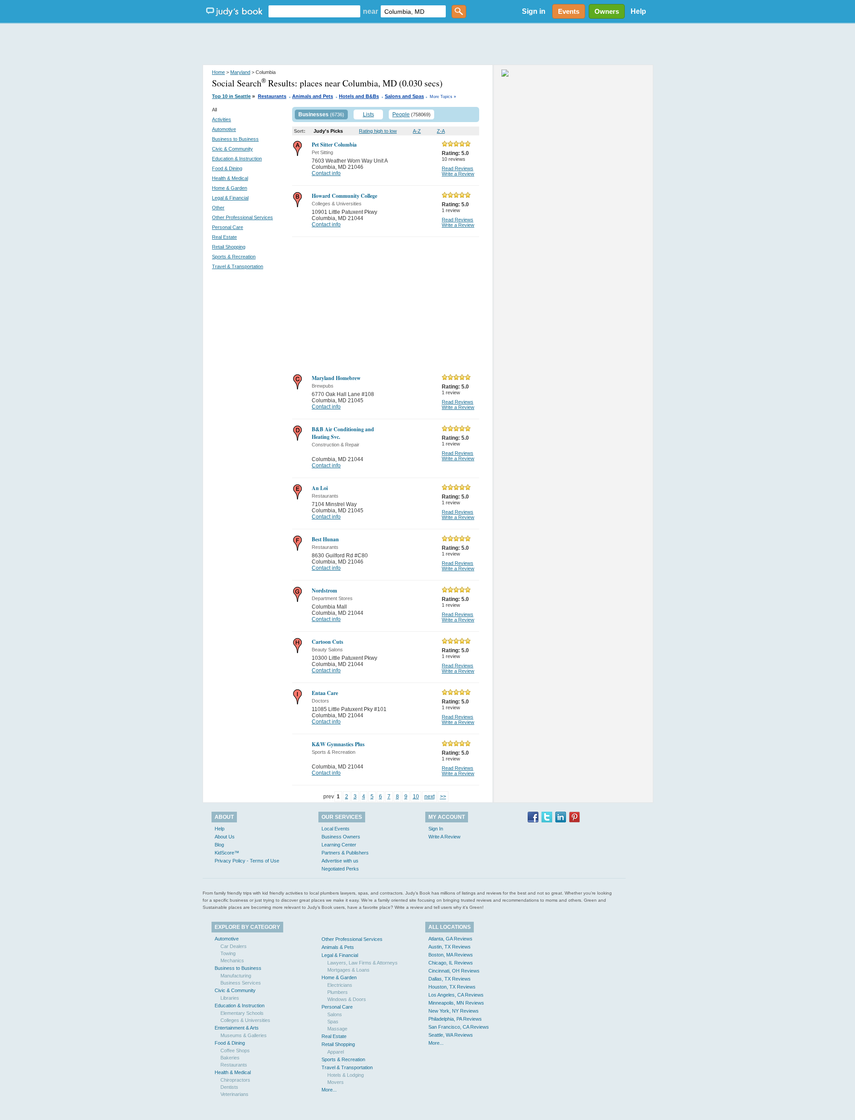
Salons (334, 1014)
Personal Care (227, 227)
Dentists (229, 1087)
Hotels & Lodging (345, 1075)
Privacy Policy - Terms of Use (247, 860)
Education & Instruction (237, 158)
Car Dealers (233, 946)
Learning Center (339, 844)
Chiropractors (235, 1080)
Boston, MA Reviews (450, 954)
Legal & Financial (230, 197)
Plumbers (337, 992)
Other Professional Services (242, 217)
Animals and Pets (312, 96)
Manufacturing (235, 975)
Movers (335, 1082)
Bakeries (230, 1057)
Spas (332, 1021)
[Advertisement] (427, 45)
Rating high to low (378, 131)
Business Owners (341, 836)
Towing (228, 953)
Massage (337, 1028)
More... (329, 1089)
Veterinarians (234, 1094)
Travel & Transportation (237, 266)
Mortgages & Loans (348, 970)
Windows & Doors (346, 999)
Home (218, 72)
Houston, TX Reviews (452, 986)
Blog (219, 844)
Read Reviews (457, 168)
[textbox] (314, 11)
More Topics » (443, 96)
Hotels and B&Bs (359, 96)
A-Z (417, 131)
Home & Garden (229, 188)
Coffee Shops (235, 1050)
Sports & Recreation (234, 256)
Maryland (240, 72)
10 (416, 796)
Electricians (339, 985)
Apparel (335, 1052)
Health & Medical (230, 178)
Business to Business (235, 139)
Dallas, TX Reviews (449, 978)
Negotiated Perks (340, 868)
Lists (368, 114)
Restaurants (272, 96)
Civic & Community (232, 148)
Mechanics (232, 960)
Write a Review (458, 173)
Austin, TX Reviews (449, 946)
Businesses (313, 114)
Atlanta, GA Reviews (450, 938)
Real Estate (224, 237)
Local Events (336, 828)
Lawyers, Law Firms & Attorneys (362, 962)
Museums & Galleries (243, 1035)
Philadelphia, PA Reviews (455, 1019)
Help (638, 11)
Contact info (326, 173)
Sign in (534, 11)
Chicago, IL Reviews (450, 962)
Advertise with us (340, 860)
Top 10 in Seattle (231, 96)
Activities (221, 119)
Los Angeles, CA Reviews (456, 994)
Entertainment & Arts (237, 1027)
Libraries (229, 998)
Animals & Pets (338, 947)
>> (443, 796)
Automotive (224, 129)
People (401, 114)
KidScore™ (227, 852)
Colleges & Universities (245, 1020)
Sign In (435, 828)
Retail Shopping (228, 246)
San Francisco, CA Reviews (458, 1027)
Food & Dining (227, 168)
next (429, 796)
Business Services (240, 982)
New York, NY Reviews (453, 1011)
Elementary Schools (242, 1013)
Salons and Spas (404, 96)
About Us (225, 836)
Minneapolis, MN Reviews (456, 1003)
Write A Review (444, 836)
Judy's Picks (328, 131)
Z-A (441, 131)
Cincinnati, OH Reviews (454, 970)
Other (218, 207)
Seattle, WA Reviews (450, 1035)
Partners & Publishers (345, 852)
